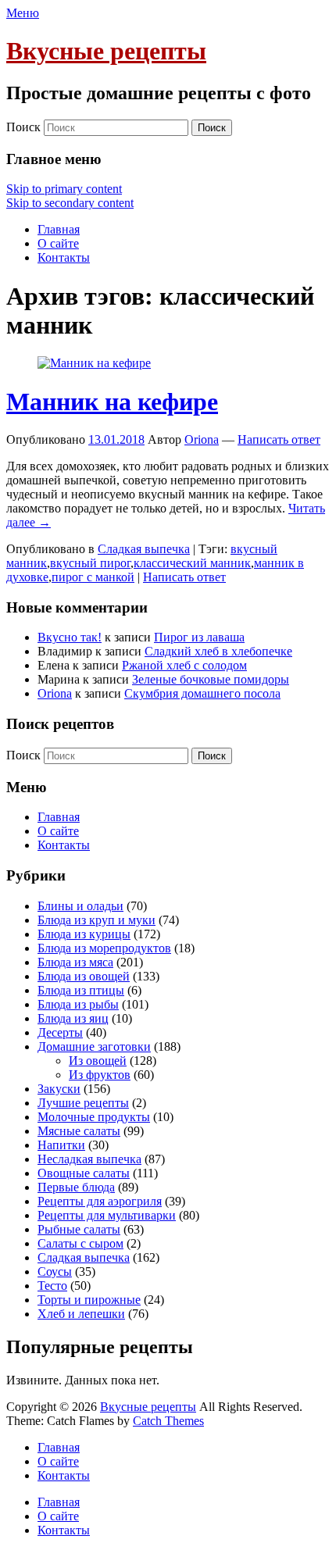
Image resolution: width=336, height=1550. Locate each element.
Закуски (59, 1088)
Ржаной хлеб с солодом (184, 665)
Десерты (60, 1032)
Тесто (52, 1285)
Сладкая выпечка (144, 548)
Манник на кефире (112, 402)
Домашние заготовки (94, 1046)
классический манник (192, 563)
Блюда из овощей (84, 976)
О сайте (58, 243)
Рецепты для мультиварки (107, 1215)
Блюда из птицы (81, 990)
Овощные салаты (84, 1173)
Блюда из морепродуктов (104, 948)
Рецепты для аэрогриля (100, 1201)
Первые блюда (76, 1187)
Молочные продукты (94, 1116)
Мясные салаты (79, 1131)
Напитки (61, 1145)
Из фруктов (99, 1074)
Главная (59, 229)
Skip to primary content (64, 188)
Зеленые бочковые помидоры (210, 679)
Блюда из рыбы (78, 1004)
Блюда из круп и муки (96, 920)
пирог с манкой (93, 577)
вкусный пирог (90, 563)
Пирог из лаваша (199, 637)
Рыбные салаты (79, 1229)
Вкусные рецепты (106, 51)
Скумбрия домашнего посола (202, 693)
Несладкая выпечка (89, 1159)
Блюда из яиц (73, 1018)
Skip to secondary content (70, 202)
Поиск (23, 127)
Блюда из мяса (75, 962)
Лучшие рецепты (83, 1102)
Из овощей (98, 1060)
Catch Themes (168, 1420)
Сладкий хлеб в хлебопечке (218, 651)
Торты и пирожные (89, 1299)
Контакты (64, 257)
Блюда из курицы (84, 934)
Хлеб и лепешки (81, 1313)
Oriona (201, 439)
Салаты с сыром (80, 1243)
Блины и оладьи (80, 905)
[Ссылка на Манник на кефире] (94, 363)
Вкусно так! (70, 637)
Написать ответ (279, 439)
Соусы (55, 1271)
